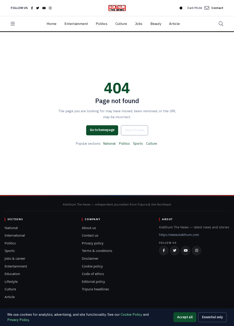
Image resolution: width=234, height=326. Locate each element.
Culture (121, 23)
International (15, 235)
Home (51, 23)
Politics (101, 23)
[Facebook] (32, 8)
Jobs (138, 23)
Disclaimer (90, 258)
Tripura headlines (95, 289)
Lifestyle (11, 281)
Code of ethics (93, 273)
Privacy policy (93, 243)
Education (12, 273)
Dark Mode (194, 8)
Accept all (185, 317)
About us (89, 227)
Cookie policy (92, 266)
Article (174, 23)
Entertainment (76, 23)
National (109, 143)
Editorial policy (93, 281)
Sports (138, 143)
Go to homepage (102, 130)
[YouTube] (44, 8)
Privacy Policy (18, 320)
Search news (134, 130)
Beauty (155, 23)
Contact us (90, 235)
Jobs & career (15, 258)
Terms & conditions (97, 250)
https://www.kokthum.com (179, 234)
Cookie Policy (131, 314)
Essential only (212, 317)
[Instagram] (50, 8)
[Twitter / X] (37, 8)
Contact (217, 8)
